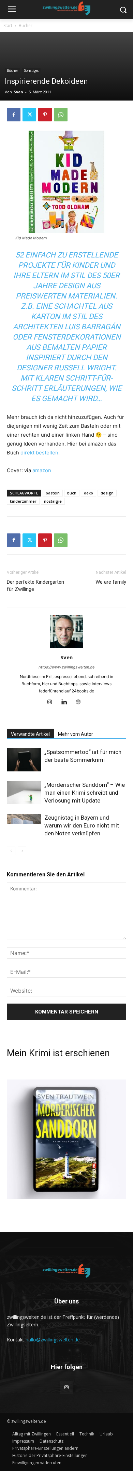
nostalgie (53, 501)
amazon (41, 470)
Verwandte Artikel (30, 734)
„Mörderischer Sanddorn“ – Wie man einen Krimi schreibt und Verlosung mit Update (84, 792)
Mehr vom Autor (75, 734)
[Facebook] (13, 114)
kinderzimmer (23, 501)
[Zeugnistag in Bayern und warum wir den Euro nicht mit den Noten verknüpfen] (24, 819)
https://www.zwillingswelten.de (66, 667)
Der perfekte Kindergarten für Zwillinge (35, 585)
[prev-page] (11, 851)
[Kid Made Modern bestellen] (66, 182)
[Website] (81, 702)
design (107, 492)
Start (7, 25)
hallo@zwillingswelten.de (53, 1339)
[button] (45, 1448)
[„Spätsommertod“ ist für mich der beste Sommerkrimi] (24, 760)
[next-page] (22, 851)
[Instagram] (52, 702)
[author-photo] (66, 648)
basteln (53, 492)
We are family (110, 582)
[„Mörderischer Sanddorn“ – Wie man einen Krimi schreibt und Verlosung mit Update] (24, 793)
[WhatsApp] (61, 114)
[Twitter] (29, 114)
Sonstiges (31, 70)
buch (71, 492)
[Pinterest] (45, 114)
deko (88, 492)
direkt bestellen (39, 452)
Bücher (25, 25)
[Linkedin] (66, 702)
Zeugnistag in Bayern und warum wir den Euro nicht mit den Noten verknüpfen (81, 825)
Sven (18, 91)
